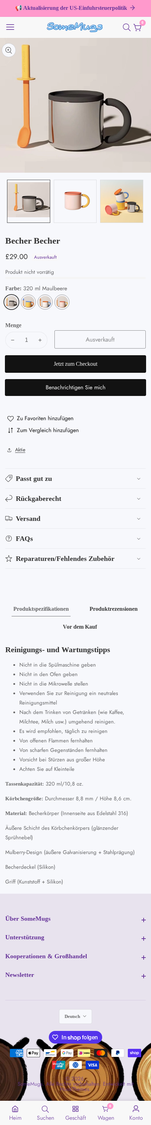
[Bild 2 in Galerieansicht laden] (75, 201)
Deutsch (73, 1016)
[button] (75, 478)
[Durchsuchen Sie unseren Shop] (128, 27)
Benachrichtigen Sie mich (75, 387)
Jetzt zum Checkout (75, 364)
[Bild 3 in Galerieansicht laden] (121, 201)
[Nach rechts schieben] (140, 201)
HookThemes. (75, 1089)
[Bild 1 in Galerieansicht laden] (28, 201)
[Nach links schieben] (10, 201)
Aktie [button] (20, 449)
